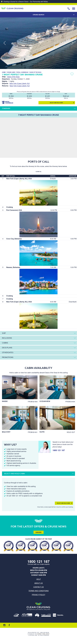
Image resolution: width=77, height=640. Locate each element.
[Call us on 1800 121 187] (68, 8)
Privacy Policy (38, 594)
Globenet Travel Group (43, 634)
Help (38, 579)
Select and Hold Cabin (63, 503)
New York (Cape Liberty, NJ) (20, 83)
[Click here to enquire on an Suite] (57, 418)
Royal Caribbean (22, 72)
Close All (38, 171)
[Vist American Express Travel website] (58, 615)
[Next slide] (72, 43)
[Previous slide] (4, 43)
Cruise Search (38, 15)
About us (38, 583)
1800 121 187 (59, 450)
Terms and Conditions (38, 591)
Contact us (38, 587)
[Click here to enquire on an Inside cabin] (19, 387)
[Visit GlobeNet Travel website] (37, 615)
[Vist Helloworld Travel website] (46, 615)
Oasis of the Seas (35, 72)
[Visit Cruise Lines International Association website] (16, 615)
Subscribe (39, 532)
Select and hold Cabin (56, 102)
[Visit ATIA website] (27, 615)
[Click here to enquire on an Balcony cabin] (19, 418)
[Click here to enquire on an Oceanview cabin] (57, 387)
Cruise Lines (11, 72)
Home (4, 72)
